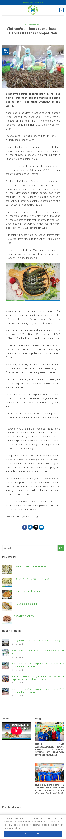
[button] (4, 10)
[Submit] (61, 548)
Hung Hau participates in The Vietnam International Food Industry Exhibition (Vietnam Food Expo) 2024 (49, 789)
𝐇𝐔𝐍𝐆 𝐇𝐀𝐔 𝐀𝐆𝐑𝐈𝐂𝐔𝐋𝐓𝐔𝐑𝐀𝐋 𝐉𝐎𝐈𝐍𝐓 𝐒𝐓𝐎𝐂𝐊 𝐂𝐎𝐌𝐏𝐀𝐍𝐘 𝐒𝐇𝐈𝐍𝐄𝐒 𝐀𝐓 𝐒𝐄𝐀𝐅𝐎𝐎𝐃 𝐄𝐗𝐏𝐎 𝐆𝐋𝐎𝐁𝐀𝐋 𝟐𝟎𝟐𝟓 (49, 749)
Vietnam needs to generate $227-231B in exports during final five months (38, 678)
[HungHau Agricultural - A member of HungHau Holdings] (33, 10)
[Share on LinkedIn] (41, 527)
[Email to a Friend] (35, 527)
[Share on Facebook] (24, 527)
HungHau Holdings (33, 2)
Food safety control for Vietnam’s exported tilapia (38, 652)
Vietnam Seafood (33, 24)
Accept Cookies (33, 834)
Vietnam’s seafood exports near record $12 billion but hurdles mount (38, 665)
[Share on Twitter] (30, 527)
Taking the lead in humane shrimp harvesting (36, 640)
